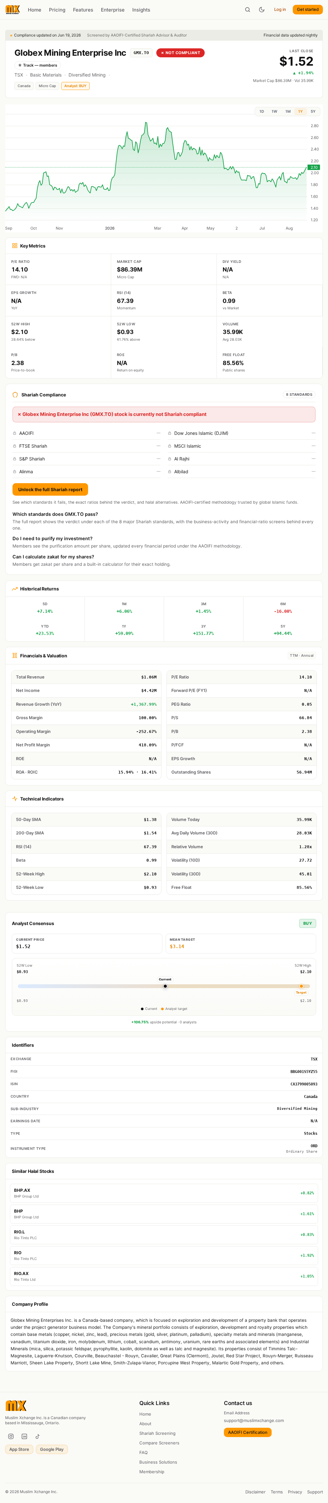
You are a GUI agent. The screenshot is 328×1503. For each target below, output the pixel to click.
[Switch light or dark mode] (261, 9)
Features (83, 10)
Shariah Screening (157, 1433)
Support (315, 1491)
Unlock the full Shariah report (50, 489)
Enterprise (113, 10)
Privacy (295, 1491)
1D (261, 111)
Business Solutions (158, 1462)
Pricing (57, 10)
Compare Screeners (159, 1442)
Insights (141, 10)
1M (288, 111)
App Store (19, 1449)
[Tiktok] (38, 1436)
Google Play (52, 1449)
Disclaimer (255, 1491)
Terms (277, 1491)
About (145, 1423)
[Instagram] (11, 1436)
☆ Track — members (37, 65)
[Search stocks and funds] (247, 9)
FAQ (143, 1452)
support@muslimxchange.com (254, 1420)
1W (274, 111)
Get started (308, 9)
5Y (313, 111)
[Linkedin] (24, 1436)
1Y (300, 111)
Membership (151, 1471)
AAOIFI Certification (247, 1432)
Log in (280, 9)
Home (34, 10)
